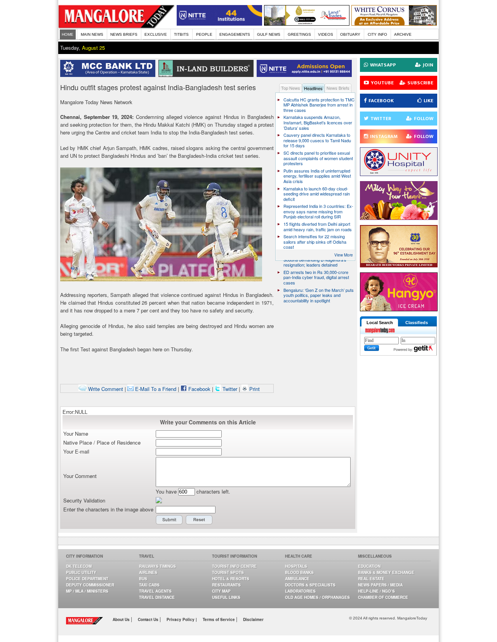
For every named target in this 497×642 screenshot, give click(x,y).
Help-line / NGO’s (376, 591)
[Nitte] (219, 23)
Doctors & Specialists (310, 585)
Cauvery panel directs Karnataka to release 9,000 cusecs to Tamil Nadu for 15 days (317, 140)
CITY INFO (377, 34)
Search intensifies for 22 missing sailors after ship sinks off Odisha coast (314, 241)
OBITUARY (350, 34)
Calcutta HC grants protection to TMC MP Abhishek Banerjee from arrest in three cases (319, 104)
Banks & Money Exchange (386, 572)
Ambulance (297, 578)
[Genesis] (394, 23)
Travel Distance (157, 597)
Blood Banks (299, 572)
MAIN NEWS (92, 34)
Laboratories (300, 591)
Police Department (87, 578)
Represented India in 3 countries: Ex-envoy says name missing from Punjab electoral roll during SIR (318, 211)
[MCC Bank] (109, 75)
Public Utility (81, 572)
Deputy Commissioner (90, 585)
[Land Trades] (306, 23)
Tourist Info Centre (234, 566)
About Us (122, 619)
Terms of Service (219, 619)
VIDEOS (325, 34)
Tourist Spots (228, 572)
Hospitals (296, 566)
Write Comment (105, 389)
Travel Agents (155, 591)
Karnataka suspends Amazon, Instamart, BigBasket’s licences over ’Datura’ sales (317, 122)
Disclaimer (253, 619)
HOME (67, 34)
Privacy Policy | (182, 619)
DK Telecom (79, 566)
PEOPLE (204, 34)
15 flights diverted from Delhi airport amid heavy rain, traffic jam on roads (317, 226)
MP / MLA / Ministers (87, 591)
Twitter (230, 389)
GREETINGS (299, 34)
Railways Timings (157, 566)
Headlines (313, 88)
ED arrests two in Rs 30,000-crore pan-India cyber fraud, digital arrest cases (316, 277)
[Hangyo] (399, 309)
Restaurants (226, 585)
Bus (143, 578)
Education (369, 566)
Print (254, 389)
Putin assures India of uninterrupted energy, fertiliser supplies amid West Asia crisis (317, 175)
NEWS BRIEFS (123, 34)
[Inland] (207, 75)
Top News (290, 88)
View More (343, 255)
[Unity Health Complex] (399, 174)
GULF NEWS (268, 34)
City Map (221, 591)
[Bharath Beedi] (399, 265)
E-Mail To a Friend (155, 389)
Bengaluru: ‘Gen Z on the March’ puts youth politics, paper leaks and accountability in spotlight (318, 295)
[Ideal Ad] (399, 218)
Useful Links (226, 597)
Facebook (198, 389)
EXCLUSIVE (155, 34)
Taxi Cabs (149, 585)
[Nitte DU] (306, 75)
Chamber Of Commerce (383, 597)
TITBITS (181, 34)
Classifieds (416, 322)
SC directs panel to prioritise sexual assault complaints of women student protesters (318, 158)
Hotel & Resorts (230, 578)
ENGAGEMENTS (234, 34)
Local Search (380, 322)
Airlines (148, 572)
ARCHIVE (403, 34)
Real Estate (371, 578)
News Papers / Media (380, 585)
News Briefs (338, 88)
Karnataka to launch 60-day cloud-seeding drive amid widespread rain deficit (316, 193)
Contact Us (149, 619)
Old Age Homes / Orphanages (317, 597)
